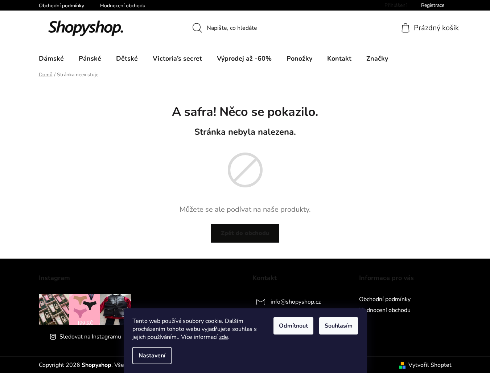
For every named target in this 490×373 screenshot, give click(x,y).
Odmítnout (293, 326)
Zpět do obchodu (245, 233)
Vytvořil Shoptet (430, 365)
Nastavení (152, 356)
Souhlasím (339, 326)
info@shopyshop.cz (296, 302)
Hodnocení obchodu (122, 5)
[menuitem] (51, 58)
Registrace (432, 5)
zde (223, 337)
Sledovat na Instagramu (90, 337)
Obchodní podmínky (61, 5)
